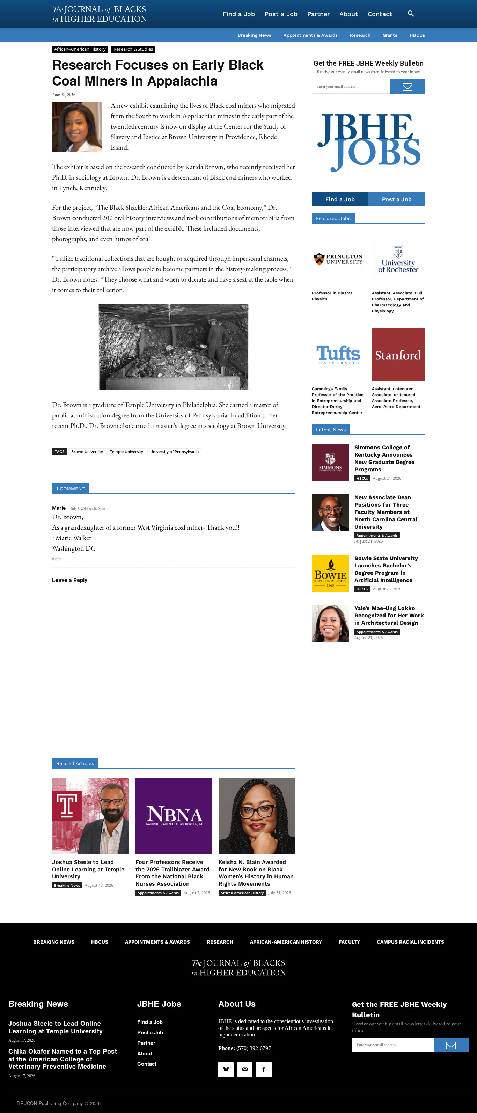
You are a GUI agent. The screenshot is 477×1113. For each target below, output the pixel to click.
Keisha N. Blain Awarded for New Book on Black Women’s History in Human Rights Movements (256, 873)
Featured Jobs (333, 218)
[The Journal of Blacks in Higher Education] (99, 13)
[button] (411, 14)
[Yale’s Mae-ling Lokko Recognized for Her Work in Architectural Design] (330, 623)
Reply (56, 558)
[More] (227, 466)
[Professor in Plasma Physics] (338, 259)
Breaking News (67, 885)
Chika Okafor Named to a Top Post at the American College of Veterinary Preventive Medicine (62, 1059)
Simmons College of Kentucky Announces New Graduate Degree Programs (384, 458)
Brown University (87, 451)
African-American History (80, 49)
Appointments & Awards (158, 892)
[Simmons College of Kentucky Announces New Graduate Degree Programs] (330, 462)
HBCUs (362, 478)
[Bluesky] (226, 1069)
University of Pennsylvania (174, 451)
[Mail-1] (244, 1069)
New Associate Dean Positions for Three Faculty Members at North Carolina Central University (385, 512)
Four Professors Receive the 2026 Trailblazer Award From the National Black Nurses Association (172, 873)
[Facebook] (263, 1069)
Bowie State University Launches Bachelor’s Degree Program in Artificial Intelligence (386, 569)
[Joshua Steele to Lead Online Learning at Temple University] (90, 816)
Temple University (126, 451)
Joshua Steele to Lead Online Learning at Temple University (88, 869)
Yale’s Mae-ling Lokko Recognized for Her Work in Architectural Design (389, 615)
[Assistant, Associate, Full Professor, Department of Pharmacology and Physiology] (398, 259)
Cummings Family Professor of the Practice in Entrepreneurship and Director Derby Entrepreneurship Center (338, 400)
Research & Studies (133, 49)
